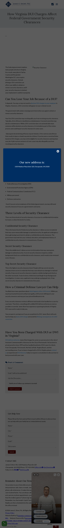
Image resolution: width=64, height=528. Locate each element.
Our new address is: (32, 162)
